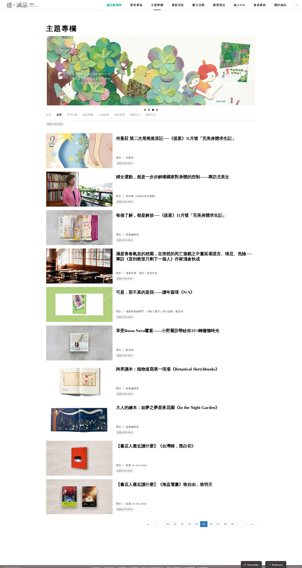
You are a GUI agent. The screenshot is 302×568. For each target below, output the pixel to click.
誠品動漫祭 (114, 4)
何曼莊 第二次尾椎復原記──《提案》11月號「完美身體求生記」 (176, 138)
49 (232, 524)
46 (211, 524)
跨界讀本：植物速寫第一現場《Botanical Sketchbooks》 (168, 369)
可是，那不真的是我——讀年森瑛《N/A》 (155, 292)
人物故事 (104, 114)
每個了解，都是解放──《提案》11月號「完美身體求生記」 (171, 215)
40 (168, 524)
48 (225, 524)
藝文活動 (198, 4)
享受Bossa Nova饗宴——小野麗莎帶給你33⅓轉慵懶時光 (167, 330)
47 (218, 524)
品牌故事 (119, 114)
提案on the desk (54, 124)
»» (252, 524)
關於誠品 (280, 4)
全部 (48, 114)
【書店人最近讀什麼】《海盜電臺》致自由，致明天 (164, 484)
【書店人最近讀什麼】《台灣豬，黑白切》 (156, 446)
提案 (59, 114)
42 (182, 524)
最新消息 (178, 4)
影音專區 (136, 4)
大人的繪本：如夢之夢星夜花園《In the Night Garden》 (168, 407)
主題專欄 (157, 4)
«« (148, 524)
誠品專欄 (88, 114)
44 (196, 524)
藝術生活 (151, 114)
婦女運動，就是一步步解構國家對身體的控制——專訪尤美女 (172, 177)
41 (175, 524)
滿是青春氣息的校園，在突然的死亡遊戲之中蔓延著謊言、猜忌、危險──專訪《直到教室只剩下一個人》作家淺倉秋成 (184, 256)
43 (189, 524)
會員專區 (260, 4)
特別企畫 (72, 114)
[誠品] (22, 4)
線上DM (239, 4)
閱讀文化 (135, 114)
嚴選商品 (219, 4)
